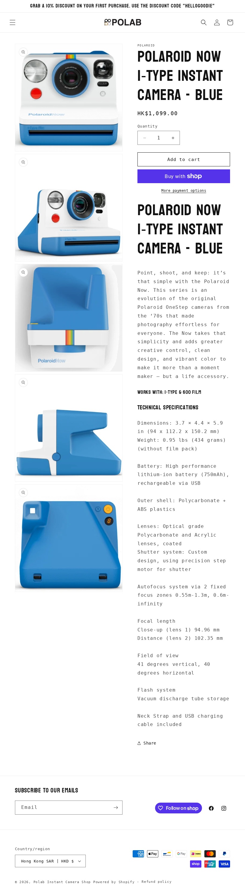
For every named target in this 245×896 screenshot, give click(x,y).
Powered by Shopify (114, 882)
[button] (12, 22)
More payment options (183, 191)
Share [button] (149, 743)
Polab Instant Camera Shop (62, 882)
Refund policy (157, 882)
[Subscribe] (115, 808)
